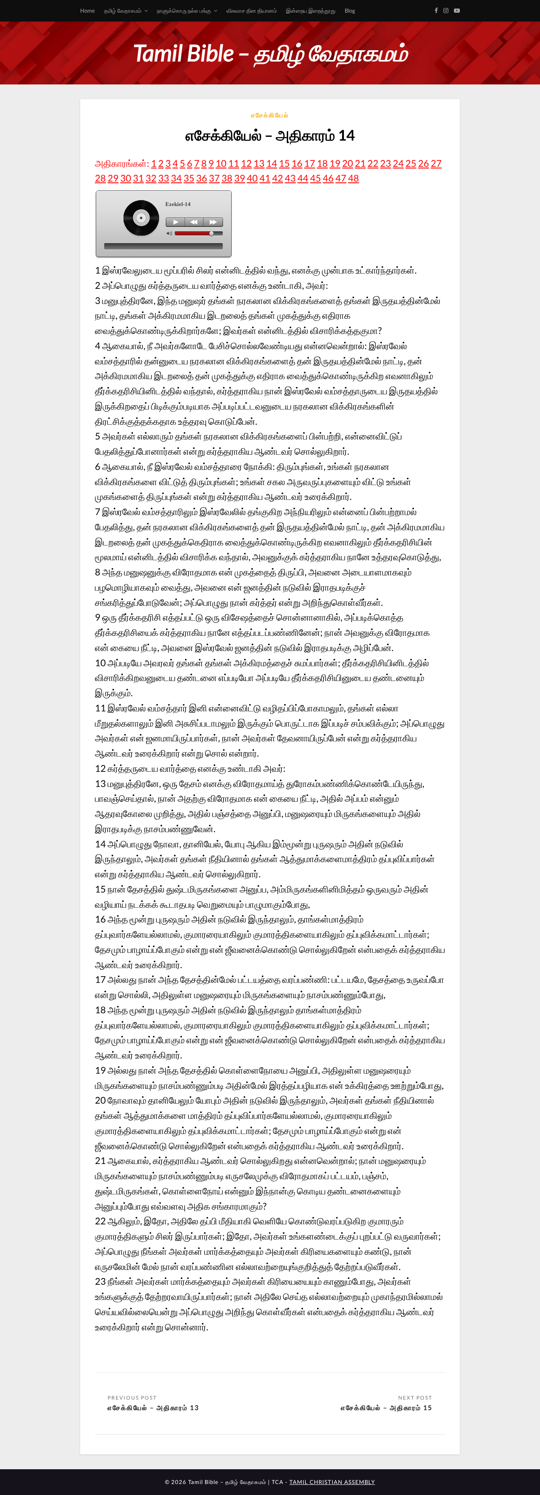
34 (176, 178)
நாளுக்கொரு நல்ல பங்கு (184, 10)
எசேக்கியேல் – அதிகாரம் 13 (153, 1407)
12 (246, 163)
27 (436, 163)
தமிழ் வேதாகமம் (122, 10)
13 (259, 163)
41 (264, 178)
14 (271, 163)
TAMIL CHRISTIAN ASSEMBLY (332, 1482)
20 (347, 163)
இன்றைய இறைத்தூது (310, 10)
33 (163, 178)
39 (239, 178)
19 (334, 163)
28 (100, 178)
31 (138, 178)
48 (353, 178)
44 (302, 178)
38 (226, 178)
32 (151, 178)
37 (214, 178)
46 (328, 178)
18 (322, 163)
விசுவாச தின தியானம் (252, 10)
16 (297, 163)
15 (284, 163)
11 (233, 163)
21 (360, 163)
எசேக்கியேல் (270, 115)
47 (340, 178)
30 (125, 178)
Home (87, 10)
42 (277, 178)
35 (189, 178)
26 (423, 163)
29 (113, 178)
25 (410, 163)
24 (398, 163)
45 (315, 178)
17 (309, 163)
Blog (350, 10)
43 (290, 178)
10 (221, 163)
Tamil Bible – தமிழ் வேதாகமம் (270, 52)
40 (252, 178)
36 (201, 178)
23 (385, 163)
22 (372, 163)
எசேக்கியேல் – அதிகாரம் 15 (386, 1407)
